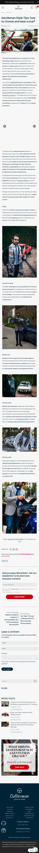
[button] (35, 681)
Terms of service (10, 813)
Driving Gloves (29, 807)
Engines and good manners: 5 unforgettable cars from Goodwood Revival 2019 (11, 620)
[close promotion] (37, 2)
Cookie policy (10, 818)
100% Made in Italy (29, 815)
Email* (4, 648)
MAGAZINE (5, 556)
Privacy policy (10, 815)
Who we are (9, 807)
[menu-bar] (4, 7)
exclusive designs (23, 180)
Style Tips (5, 561)
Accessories (29, 809)
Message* (4, 653)
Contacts (10, 809)
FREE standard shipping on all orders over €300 (19, 2)
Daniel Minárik (19, 539)
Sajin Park (11, 539)
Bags (29, 811)
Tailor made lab (29, 813)
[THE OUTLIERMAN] (19, 7)
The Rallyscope (14, 218)
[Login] (31, 7)
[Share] (10, 549)
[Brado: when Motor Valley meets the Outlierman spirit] (5, 714)
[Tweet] (13, 549)
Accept (32, 850)
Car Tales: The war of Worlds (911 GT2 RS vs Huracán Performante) (27, 619)
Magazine (10, 811)
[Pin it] (16, 549)
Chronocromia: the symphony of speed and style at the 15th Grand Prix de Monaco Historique (23, 725)
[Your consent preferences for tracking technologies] (36, 850)
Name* (4, 643)
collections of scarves (9, 95)
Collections (29, 818)
